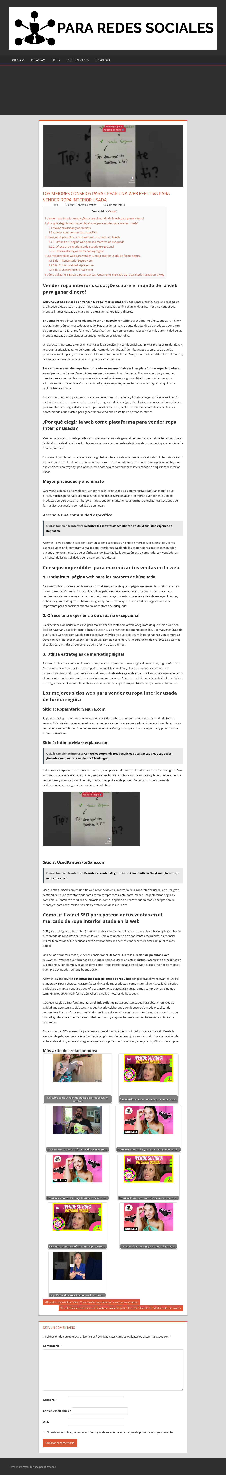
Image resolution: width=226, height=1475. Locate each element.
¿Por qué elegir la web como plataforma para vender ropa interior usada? (91, 223)
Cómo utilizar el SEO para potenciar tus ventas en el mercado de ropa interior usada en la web (104, 274)
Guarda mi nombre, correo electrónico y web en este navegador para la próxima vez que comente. (110, 1432)
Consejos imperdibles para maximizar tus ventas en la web (82, 237)
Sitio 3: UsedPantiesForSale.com (71, 270)
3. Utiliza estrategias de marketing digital (76, 251)
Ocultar (112, 211)
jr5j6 (55, 204)
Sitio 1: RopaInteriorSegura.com (71, 260)
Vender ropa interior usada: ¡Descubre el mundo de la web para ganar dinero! (94, 218)
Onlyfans (18, 60)
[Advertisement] (113, 90)
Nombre (50, 1400)
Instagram (38, 60)
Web (46, 1422)
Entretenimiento (77, 60)
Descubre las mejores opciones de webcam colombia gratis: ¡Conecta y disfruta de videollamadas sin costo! (120, 1308)
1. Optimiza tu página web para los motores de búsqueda (86, 242)
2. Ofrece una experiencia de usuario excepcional (81, 246)
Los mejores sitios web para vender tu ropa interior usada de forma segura (93, 256)
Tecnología (102, 60)
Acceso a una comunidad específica (73, 232)
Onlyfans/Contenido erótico (81, 204)
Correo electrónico (57, 1411)
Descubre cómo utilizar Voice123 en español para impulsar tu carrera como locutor (92, 1302)
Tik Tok (55, 60)
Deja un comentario (114, 204)
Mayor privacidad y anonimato (70, 228)
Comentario (52, 1346)
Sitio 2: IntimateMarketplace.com (71, 265)
